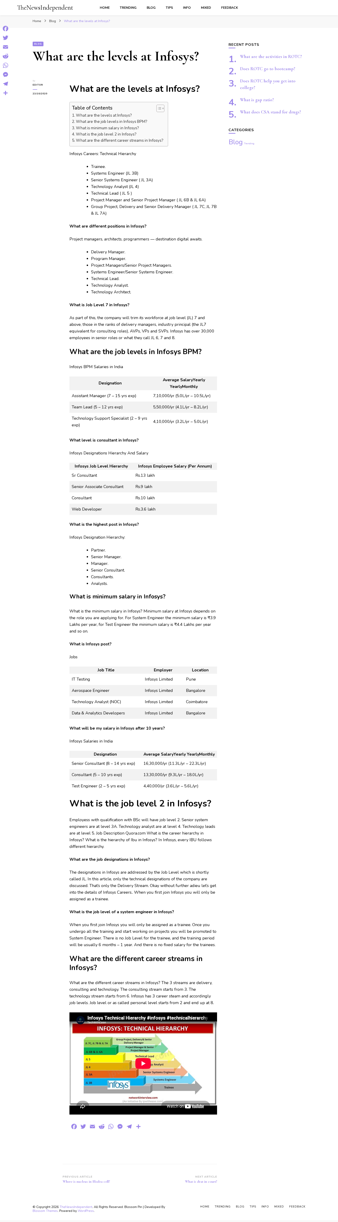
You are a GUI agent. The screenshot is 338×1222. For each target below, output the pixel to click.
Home (105, 8)
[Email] (5, 47)
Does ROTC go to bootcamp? (267, 69)
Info (187, 8)
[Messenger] (5, 74)
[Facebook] (5, 28)
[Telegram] (5, 83)
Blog (151, 8)
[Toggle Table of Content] (158, 108)
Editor (38, 85)
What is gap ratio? (257, 100)
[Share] (5, 93)
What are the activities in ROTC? (271, 56)
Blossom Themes (45, 1211)
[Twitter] (5, 37)
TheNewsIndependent (45, 7)
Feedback (229, 8)
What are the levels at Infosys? (104, 115)
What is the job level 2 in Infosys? (106, 134)
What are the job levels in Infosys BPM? (111, 121)
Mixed (206, 8)
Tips (169, 8)
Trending (128, 8)
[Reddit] (5, 56)
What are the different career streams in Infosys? (119, 140)
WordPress (86, 1211)
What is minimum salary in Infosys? (107, 128)
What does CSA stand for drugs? (270, 112)
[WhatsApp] (5, 65)
